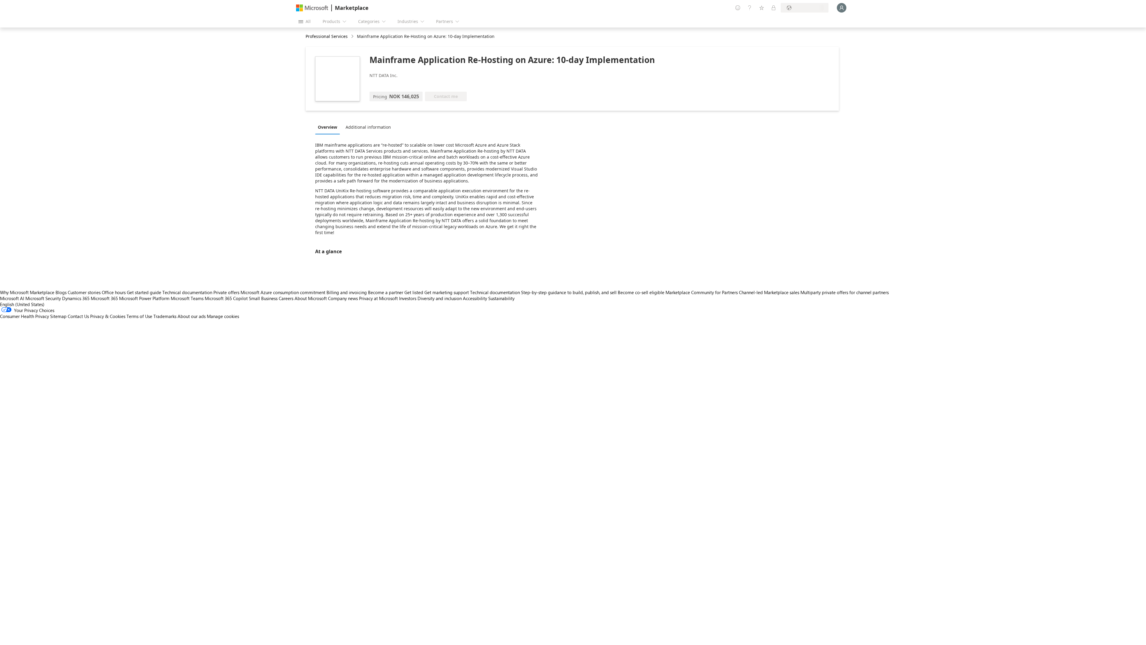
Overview (327, 127)
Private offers (226, 292)
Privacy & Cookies (107, 316)
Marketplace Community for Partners (702, 292)
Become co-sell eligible (641, 292)
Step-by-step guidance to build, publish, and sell (569, 292)
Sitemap (58, 316)
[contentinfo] (353, 36)
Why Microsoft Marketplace (27, 292)
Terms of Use (139, 316)
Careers (286, 298)
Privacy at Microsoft (378, 298)
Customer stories (84, 292)
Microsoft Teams (187, 298)
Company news (343, 298)
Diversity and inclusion (440, 298)
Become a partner (385, 292)
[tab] (329, 126)
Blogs (61, 292)
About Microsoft (311, 298)
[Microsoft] (312, 7)
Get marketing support (446, 292)
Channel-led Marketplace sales (769, 292)
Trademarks (164, 316)
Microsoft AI (12, 298)
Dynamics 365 (76, 298)
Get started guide (144, 292)
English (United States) (22, 304)
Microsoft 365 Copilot (226, 298)
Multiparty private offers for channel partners (844, 292)
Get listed (413, 292)
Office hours (114, 292)
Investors (407, 298)
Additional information (368, 127)
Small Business (263, 298)
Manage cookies (223, 316)
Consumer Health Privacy (24, 316)
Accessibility (475, 298)
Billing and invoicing (346, 292)
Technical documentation (187, 292)
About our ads (192, 316)
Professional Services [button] (327, 36)
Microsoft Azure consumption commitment (283, 292)
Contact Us (78, 316)
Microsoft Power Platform (144, 298)
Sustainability (501, 298)
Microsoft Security (43, 298)
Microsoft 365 (104, 298)
